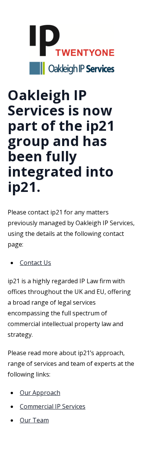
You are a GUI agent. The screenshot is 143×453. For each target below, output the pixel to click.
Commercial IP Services (52, 406)
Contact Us (35, 262)
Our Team (34, 420)
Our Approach (40, 392)
